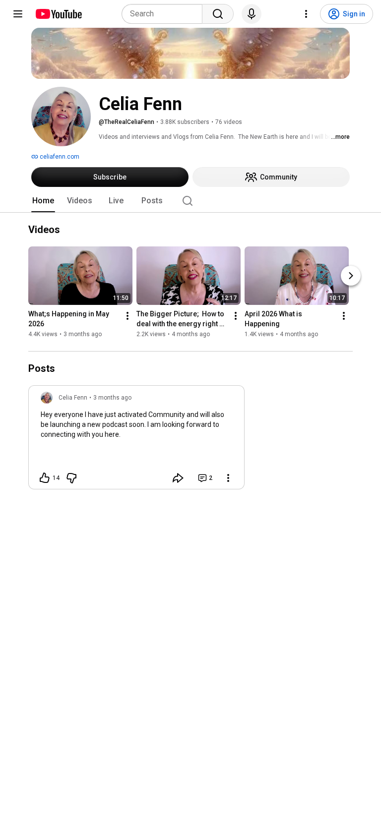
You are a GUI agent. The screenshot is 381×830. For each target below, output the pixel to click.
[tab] (43, 201)
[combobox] (165, 14)
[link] (136, 440)
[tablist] (190, 201)
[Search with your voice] (251, 14)
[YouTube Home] (58, 14)
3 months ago (112, 397)
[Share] (178, 478)
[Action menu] (228, 478)
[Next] (351, 276)
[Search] (218, 14)
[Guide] (18, 14)
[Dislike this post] (71, 478)
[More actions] (127, 316)
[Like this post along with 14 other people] (45, 478)
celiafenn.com (58, 156)
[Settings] (306, 14)
